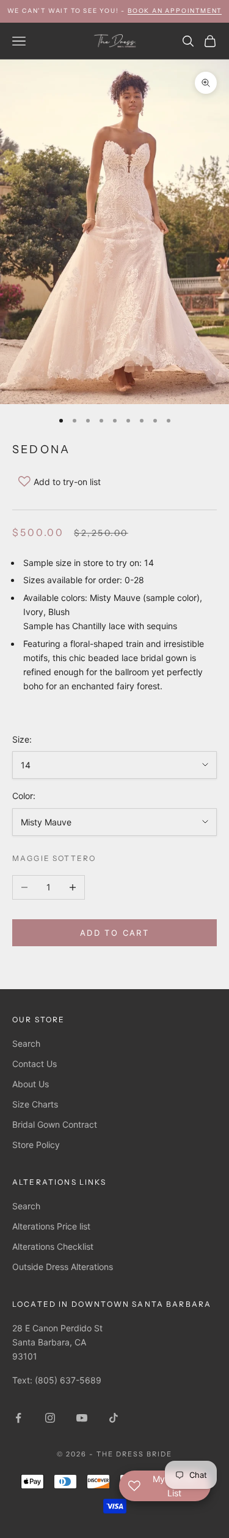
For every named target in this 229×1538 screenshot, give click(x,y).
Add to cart (114, 933)
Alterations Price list (51, 1226)
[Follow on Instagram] (50, 1418)
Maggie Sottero (54, 858)
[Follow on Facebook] (18, 1418)
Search (26, 1043)
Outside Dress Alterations (62, 1266)
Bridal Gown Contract (54, 1124)
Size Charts (35, 1104)
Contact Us (34, 1063)
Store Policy (36, 1144)
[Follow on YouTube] (82, 1418)
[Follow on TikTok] (113, 1418)
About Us (30, 1084)
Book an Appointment (175, 11)
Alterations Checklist (52, 1246)
